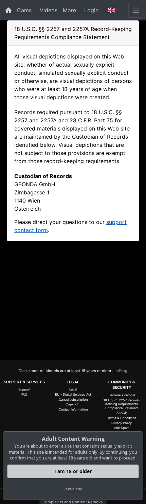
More (69, 10)
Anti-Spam (121, 428)
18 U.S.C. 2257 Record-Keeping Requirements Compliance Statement (122, 404)
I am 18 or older (73, 471)
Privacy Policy (121, 423)
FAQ (24, 394)
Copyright (73, 404)
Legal (73, 389)
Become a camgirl (122, 395)
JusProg (119, 370)
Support (24, 389)
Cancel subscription (73, 399)
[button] (111, 10)
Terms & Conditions (121, 418)
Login (91, 10)
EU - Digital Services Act (73, 394)
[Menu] (135, 10)
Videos (48, 10)
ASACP (121, 413)
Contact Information (73, 409)
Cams (24, 10)
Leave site (73, 488)
